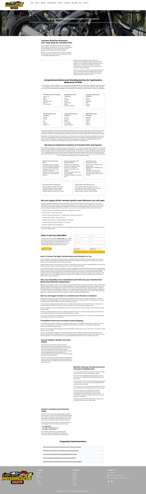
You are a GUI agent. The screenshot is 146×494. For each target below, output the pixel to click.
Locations (60, 2)
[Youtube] (111, 481)
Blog (80, 2)
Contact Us (85, 2)
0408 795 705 (48, 426)
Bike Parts (43, 2)
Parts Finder (67, 2)
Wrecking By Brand (51, 2)
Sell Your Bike (75, 2)
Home (32, 2)
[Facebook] (108, 481)
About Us (37, 2)
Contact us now (60, 238)
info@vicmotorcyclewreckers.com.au (51, 427)
